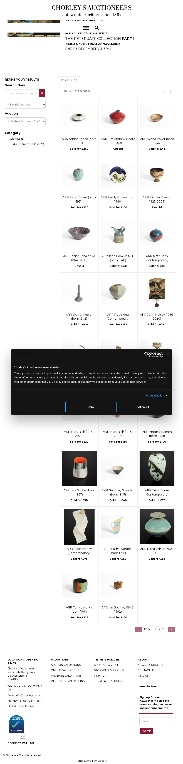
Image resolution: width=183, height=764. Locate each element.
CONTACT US (146, 670)
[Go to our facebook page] (11, 749)
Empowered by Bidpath (92, 760)
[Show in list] (166, 91)
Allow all (143, 406)
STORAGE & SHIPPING (109, 670)
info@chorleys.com (28, 695)
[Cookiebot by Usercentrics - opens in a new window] (147, 354)
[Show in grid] (172, 91)
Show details (154, 395)
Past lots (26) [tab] (69, 80)
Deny (91, 406)
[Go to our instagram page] (18, 749)
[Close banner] (168, 354)
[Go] (42, 93)
